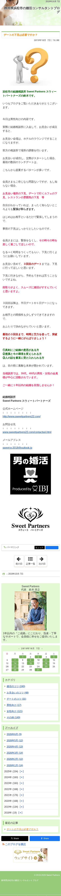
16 (30, 663)
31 (38, 669)
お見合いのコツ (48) (18, 692)
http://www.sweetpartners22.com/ (22, 416)
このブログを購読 (15, 844)
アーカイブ (11, 727)
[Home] (4, 574)
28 (15, 669)
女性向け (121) (15, 711)
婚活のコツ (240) (16, 686)
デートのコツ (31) (16, 698)
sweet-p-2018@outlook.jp (17, 447)
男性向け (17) (14, 705)
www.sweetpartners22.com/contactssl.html (27, 432)
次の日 (43, 560)
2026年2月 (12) (15, 759)
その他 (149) (13, 717)
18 (46, 663)
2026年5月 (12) (15, 740)
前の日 (20, 560)
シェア (41, 548)
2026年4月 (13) (15, 746)
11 (46, 660)
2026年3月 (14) (15, 752)
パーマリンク (13, 547)
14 (15, 663)
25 (46, 666)
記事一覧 (30, 563)
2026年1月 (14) (15, 765)
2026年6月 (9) (14, 734)
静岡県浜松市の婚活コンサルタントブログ (32, 10)
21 (15, 666)
